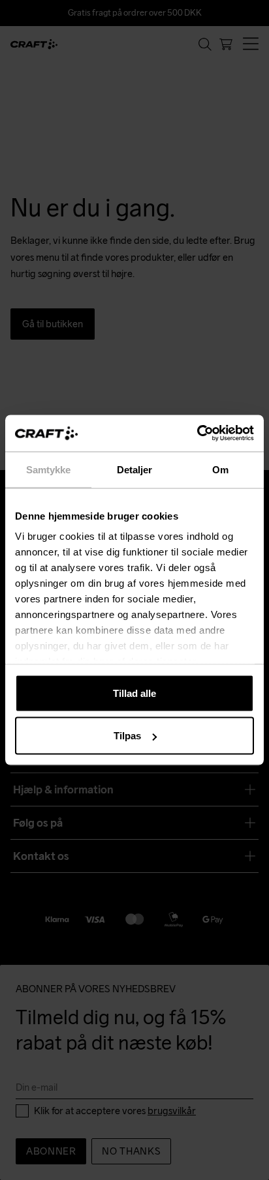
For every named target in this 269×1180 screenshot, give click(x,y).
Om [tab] (220, 469)
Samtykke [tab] (48, 469)
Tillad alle (134, 692)
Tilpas (127, 735)
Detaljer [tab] (135, 469)
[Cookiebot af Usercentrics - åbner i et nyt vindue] (197, 433)
